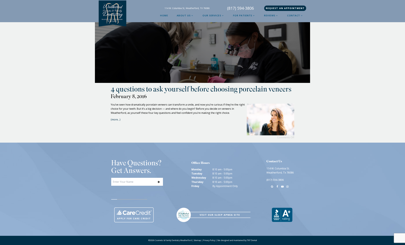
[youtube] (282, 186)
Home (164, 15)
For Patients (242, 15)
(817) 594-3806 (240, 8)
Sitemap (197, 240)
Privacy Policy (209, 240)
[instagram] (287, 186)
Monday (196, 169)
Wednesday (198, 177)
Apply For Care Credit (134, 218)
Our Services (211, 15)
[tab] (114, 199)
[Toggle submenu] (192, 15)
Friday (195, 186)
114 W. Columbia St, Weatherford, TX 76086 (187, 8)
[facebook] (277, 186)
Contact (293, 15)
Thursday (197, 182)
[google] (272, 186)
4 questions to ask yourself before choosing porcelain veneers (201, 90)
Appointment (285, 8)
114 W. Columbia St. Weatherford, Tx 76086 (280, 170)
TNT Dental (252, 240)
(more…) (115, 119)
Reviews (269, 15)
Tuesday (196, 173)
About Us (184, 15)
